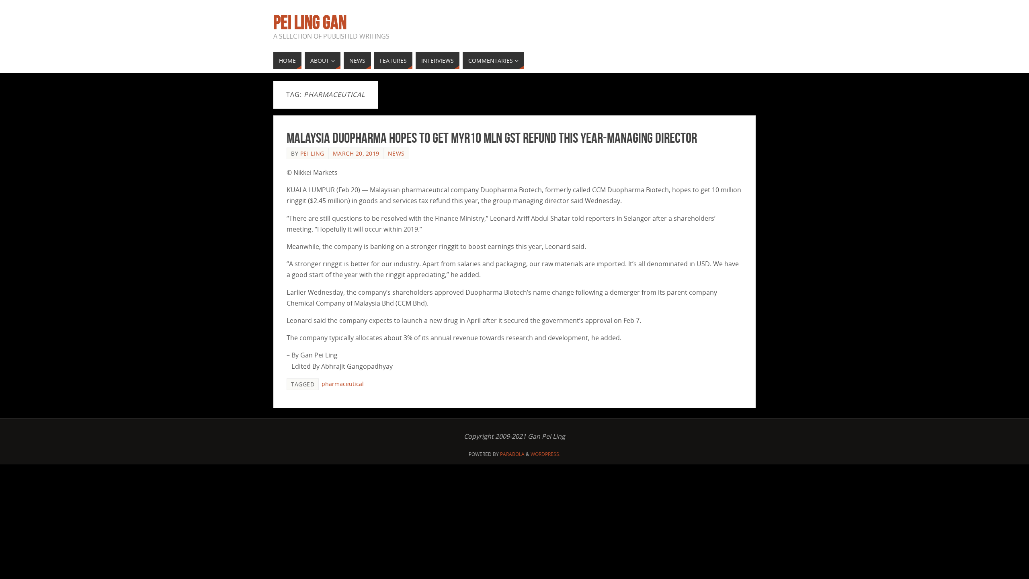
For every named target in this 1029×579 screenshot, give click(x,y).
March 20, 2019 (356, 153)
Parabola (512, 454)
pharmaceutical (343, 384)
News (396, 153)
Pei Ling (312, 153)
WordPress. (545, 454)
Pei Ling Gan (309, 22)
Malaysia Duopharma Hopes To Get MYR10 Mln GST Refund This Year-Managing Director (492, 138)
